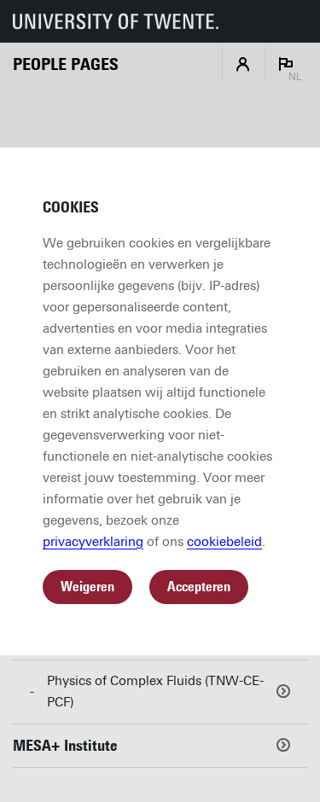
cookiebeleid (224, 541)
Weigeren (87, 586)
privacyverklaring (93, 541)
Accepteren (198, 586)
